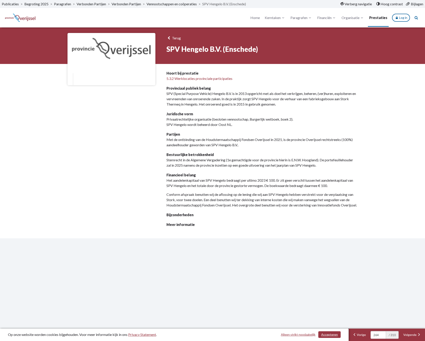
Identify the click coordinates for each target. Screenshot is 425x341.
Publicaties (10, 4)
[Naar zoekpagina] (416, 18)
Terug (176, 38)
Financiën (324, 17)
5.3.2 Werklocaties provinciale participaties (199, 78)
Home (255, 17)
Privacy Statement (142, 334)
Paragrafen (62, 4)
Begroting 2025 (36, 4)
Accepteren (329, 334)
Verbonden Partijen (91, 4)
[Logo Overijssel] (20, 18)
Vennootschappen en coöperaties (172, 4)
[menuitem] (356, 4)
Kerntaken (273, 17)
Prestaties (378, 17)
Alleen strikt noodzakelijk (298, 334)
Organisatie (350, 17)
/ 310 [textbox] (392, 335)
